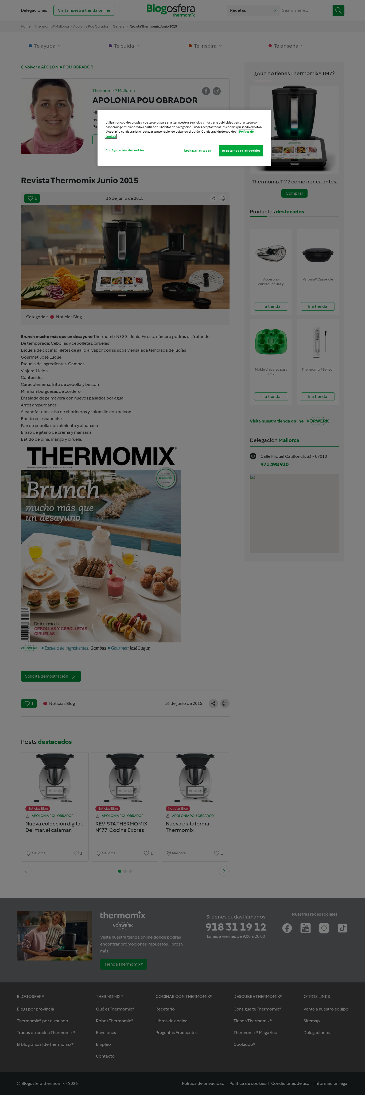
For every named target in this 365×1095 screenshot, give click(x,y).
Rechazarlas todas (197, 150)
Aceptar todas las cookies (241, 150)
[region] (184, 138)
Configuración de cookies (125, 150)
